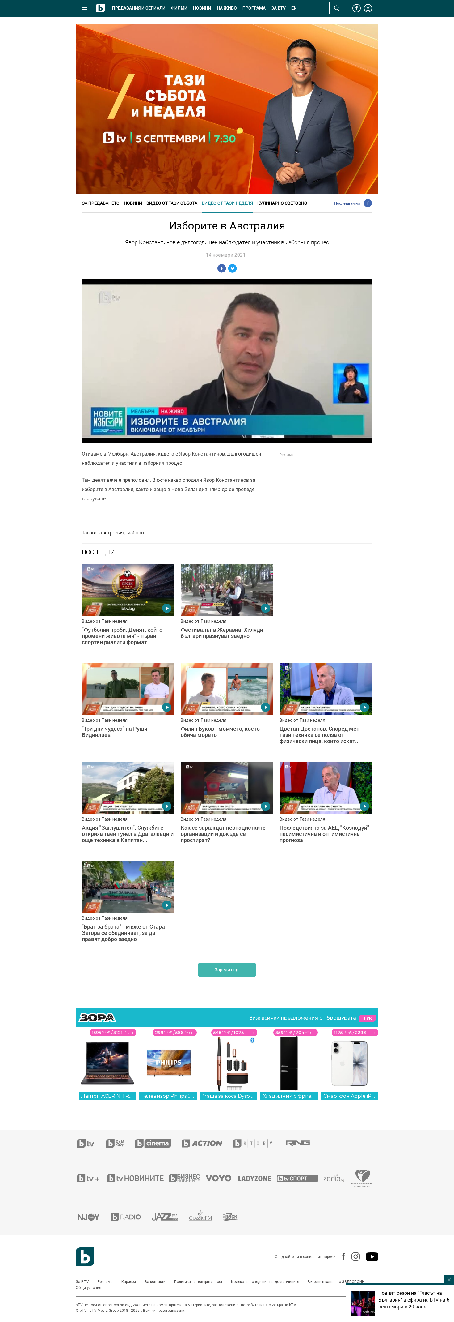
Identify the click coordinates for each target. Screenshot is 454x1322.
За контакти (155, 1282)
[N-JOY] (94, 1217)
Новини (202, 8)
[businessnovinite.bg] (187, 1178)
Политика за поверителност (198, 1282)
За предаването (101, 203)
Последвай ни (347, 203)
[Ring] (303, 1143)
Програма (254, 8)
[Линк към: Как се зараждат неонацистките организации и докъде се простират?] (227, 808)
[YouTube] (369, 1257)
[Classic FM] (206, 1217)
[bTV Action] (207, 1143)
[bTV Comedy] (120, 1143)
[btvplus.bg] (91, 1178)
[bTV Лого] (85, 1256)
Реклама (105, 1282)
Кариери (128, 1282)
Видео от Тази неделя (227, 203)
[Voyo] (222, 1178)
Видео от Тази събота (171, 203)
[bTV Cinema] (158, 1143)
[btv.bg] (91, 1143)
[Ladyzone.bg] (257, 1178)
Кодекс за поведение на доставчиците (265, 1282)
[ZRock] (237, 1217)
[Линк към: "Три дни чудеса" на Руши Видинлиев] (128, 709)
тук (367, 1018)
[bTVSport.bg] (300, 1178)
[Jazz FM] (170, 1217)
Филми (179, 8)
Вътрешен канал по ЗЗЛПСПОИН (336, 1282)
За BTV (82, 1282)
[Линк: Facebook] (340, 1256)
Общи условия (88, 1288)
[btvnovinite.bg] (137, 1178)
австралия (111, 532)
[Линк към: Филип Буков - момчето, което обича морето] (227, 709)
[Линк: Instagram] (352, 1256)
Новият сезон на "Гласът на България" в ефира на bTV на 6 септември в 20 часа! (413, 1300)
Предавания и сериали (139, 8)
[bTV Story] (259, 1143)
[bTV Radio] (131, 1217)
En (294, 8)
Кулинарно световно (282, 203)
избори (136, 532)
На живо (227, 8)
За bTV (278, 8)
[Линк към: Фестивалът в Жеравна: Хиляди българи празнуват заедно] (227, 610)
